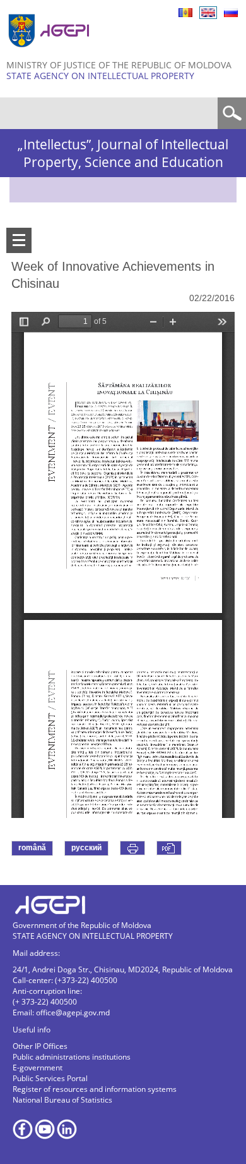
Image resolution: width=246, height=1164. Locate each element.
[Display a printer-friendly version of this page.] (132, 848)
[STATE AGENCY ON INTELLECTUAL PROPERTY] (50, 52)
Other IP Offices (40, 1046)
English (208, 12)
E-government (37, 1067)
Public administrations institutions (72, 1056)
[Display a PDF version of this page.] (169, 848)
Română (185, 12)
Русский (231, 12)
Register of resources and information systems (95, 1089)
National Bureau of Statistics (62, 1099)
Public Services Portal (50, 1078)
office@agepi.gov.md (73, 1012)
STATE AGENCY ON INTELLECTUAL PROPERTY (100, 76)
